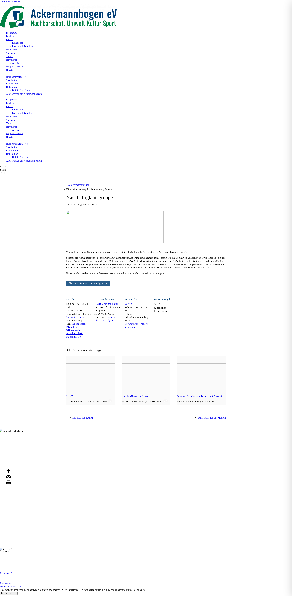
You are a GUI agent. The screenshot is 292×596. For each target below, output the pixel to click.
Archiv (15, 63)
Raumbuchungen (8, 464)
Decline (4, 593)
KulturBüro (12, 83)
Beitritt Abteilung (21, 90)
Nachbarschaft (74, 333)
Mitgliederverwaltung (11, 449)
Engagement (79, 323)
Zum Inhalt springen (10, 1)
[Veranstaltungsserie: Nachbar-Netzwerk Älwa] (165, 401)
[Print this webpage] (8, 484)
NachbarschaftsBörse (17, 77)
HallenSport (12, 87)
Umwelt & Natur (75, 317)
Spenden (10, 53)
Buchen (10, 36)
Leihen (9, 39)
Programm (11, 32)
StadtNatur (11, 80)
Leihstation (17, 42)
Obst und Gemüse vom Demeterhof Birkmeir (200, 396)
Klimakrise (72, 327)
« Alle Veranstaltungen (77, 185)
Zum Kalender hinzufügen (88, 283)
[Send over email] (8, 478)
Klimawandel (73, 330)
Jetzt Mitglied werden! (146, 568)
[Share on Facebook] (8, 472)
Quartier (10, 70)
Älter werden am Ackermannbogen (24, 94)
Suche (3, 166)
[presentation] (90, 374)
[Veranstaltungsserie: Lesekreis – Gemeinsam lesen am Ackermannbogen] (110, 401)
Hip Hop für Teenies (82, 417)
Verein (9, 56)
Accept (13, 593)
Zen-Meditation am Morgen (212, 417)
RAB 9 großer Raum (107, 303)
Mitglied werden (14, 66)
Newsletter (11, 60)
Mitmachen (11, 49)
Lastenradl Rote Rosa (23, 46)
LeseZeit (70, 396)
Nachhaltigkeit (74, 336)
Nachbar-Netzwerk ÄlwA (135, 396)
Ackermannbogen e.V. (11, 434)
